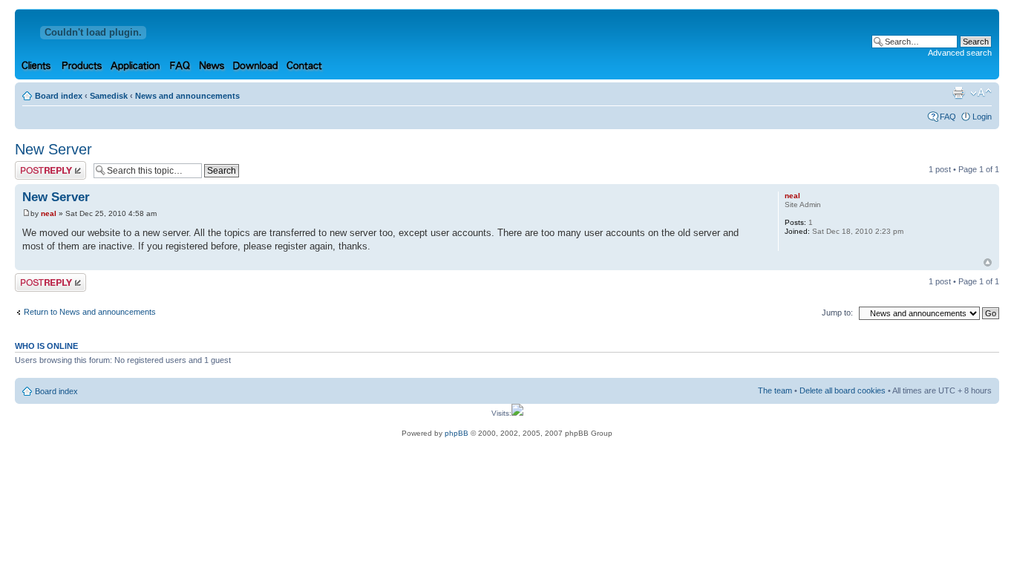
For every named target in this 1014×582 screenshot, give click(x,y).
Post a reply (36, 165)
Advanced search (960, 52)
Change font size (981, 92)
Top (988, 262)
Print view (958, 92)
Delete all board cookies (842, 390)
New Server (53, 149)
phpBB (456, 433)
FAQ (948, 116)
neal (48, 213)
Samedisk (109, 95)
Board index (58, 95)
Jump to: (837, 312)
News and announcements (187, 95)
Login (982, 116)
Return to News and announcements (90, 311)
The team (775, 390)
